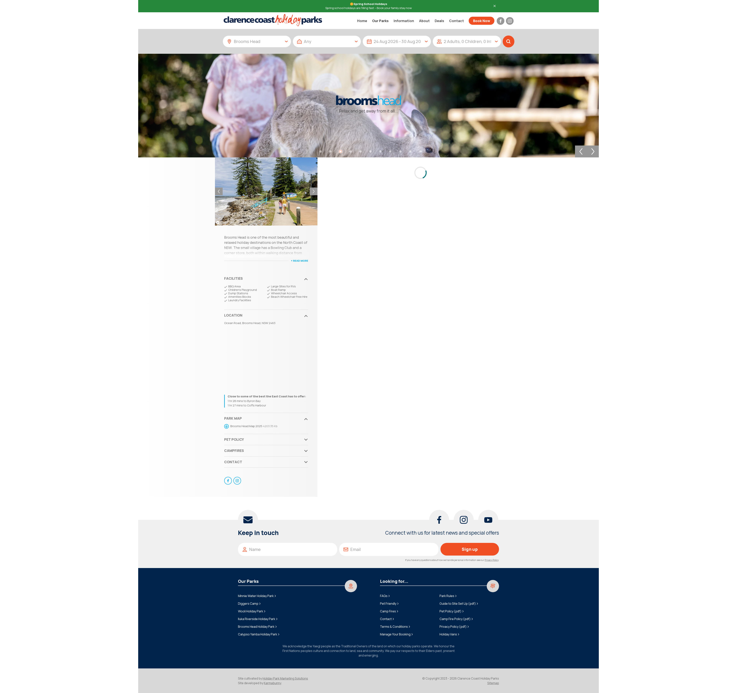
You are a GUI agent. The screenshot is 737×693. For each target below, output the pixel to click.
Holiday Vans (448, 634)
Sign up (470, 549)
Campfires (234, 450)
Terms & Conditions (394, 626)
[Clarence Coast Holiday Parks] (273, 20)
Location (233, 315)
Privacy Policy (491, 560)
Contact (456, 20)
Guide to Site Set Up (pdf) (458, 603)
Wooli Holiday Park (250, 611)
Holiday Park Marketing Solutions (285, 678)
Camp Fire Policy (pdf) (455, 619)
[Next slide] (593, 151)
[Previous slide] (581, 151)
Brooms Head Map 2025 (246, 426)
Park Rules (447, 596)
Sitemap (493, 683)
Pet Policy (234, 439)
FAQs (384, 596)
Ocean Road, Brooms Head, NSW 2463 (249, 323)
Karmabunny (272, 683)
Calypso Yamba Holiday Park (257, 634)
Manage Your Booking (395, 634)
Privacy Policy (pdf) (453, 626)
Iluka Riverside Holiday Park (256, 619)
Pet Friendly (388, 603)
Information (404, 20)
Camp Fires (388, 611)
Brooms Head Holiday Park (256, 626)
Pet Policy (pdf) (450, 611)
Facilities (233, 278)
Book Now (481, 20)
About (424, 20)
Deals (439, 20)
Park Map (233, 418)
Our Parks (380, 20)
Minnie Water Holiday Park (256, 596)
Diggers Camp (248, 603)
